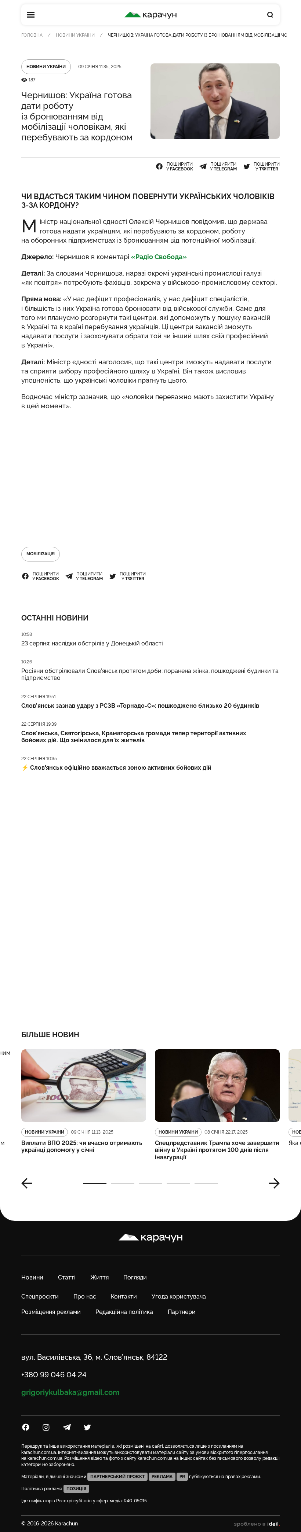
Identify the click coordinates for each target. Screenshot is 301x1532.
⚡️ (116, 767)
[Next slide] (272, 1183)
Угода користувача (179, 1296)
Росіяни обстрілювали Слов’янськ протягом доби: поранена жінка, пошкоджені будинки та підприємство (150, 674)
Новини (32, 1277)
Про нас (84, 1296)
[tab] (94, 1183)
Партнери (182, 1311)
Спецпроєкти (40, 1296)
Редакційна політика (124, 1311)
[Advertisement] (150, 469)
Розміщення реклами (51, 1311)
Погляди (135, 1277)
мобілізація (40, 553)
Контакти (124, 1296)
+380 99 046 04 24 (54, 1374)
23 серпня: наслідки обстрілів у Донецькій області (92, 643)
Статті (67, 1277)
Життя (99, 1277)
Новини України (75, 35)
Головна (32, 35)
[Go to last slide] (29, 1183)
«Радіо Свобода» (159, 257)
